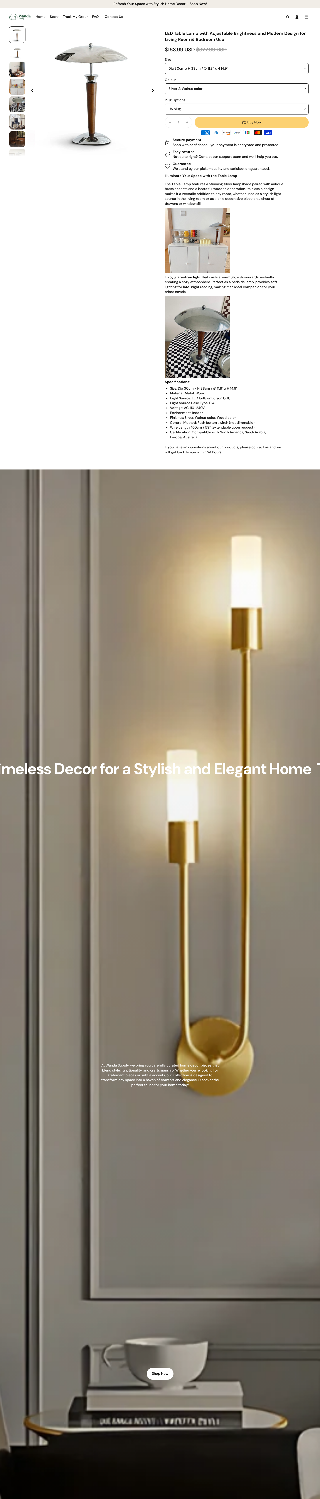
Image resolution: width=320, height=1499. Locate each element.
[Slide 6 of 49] (17, 122)
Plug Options (175, 100)
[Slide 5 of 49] (17, 104)
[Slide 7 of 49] (17, 139)
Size (168, 59)
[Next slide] (154, 91)
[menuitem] (40, 17)
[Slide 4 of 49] (17, 87)
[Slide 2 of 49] (17, 52)
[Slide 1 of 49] (17, 34)
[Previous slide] (31, 91)
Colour (170, 79)
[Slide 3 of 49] (17, 69)
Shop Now (160, 1373)
